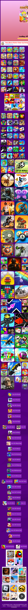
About (4, 605)
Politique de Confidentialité (13, 605)
